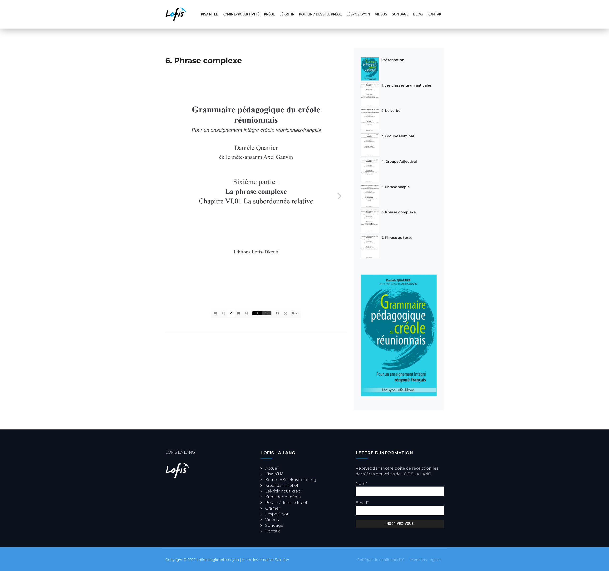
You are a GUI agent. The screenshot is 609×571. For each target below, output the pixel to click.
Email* (362, 503)
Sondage (400, 14)
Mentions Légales (425, 559)
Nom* (361, 483)
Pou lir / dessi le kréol (320, 14)
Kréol (269, 14)
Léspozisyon (358, 14)
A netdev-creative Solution (265, 559)
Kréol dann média (283, 497)
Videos (381, 14)
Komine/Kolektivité (241, 14)
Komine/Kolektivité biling (290, 479)
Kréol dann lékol (281, 485)
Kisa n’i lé (209, 14)
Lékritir (287, 14)
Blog (418, 14)
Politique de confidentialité (380, 559)
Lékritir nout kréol (283, 491)
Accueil (272, 468)
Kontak (434, 14)
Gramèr (272, 508)
